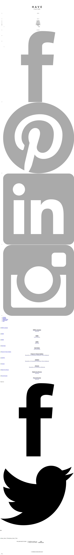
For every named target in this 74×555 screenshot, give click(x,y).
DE (38, 25)
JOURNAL (38, 23)
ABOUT (38, 21)
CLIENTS (38, 22)
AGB (41, 541)
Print (3, 321)
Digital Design (5, 319)
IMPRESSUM (41, 542)
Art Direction (5, 320)
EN (39, 26)
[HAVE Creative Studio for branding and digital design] (37, 9)
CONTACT (38, 24)
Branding (4, 318)
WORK (38, 13)
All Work (4, 317)
